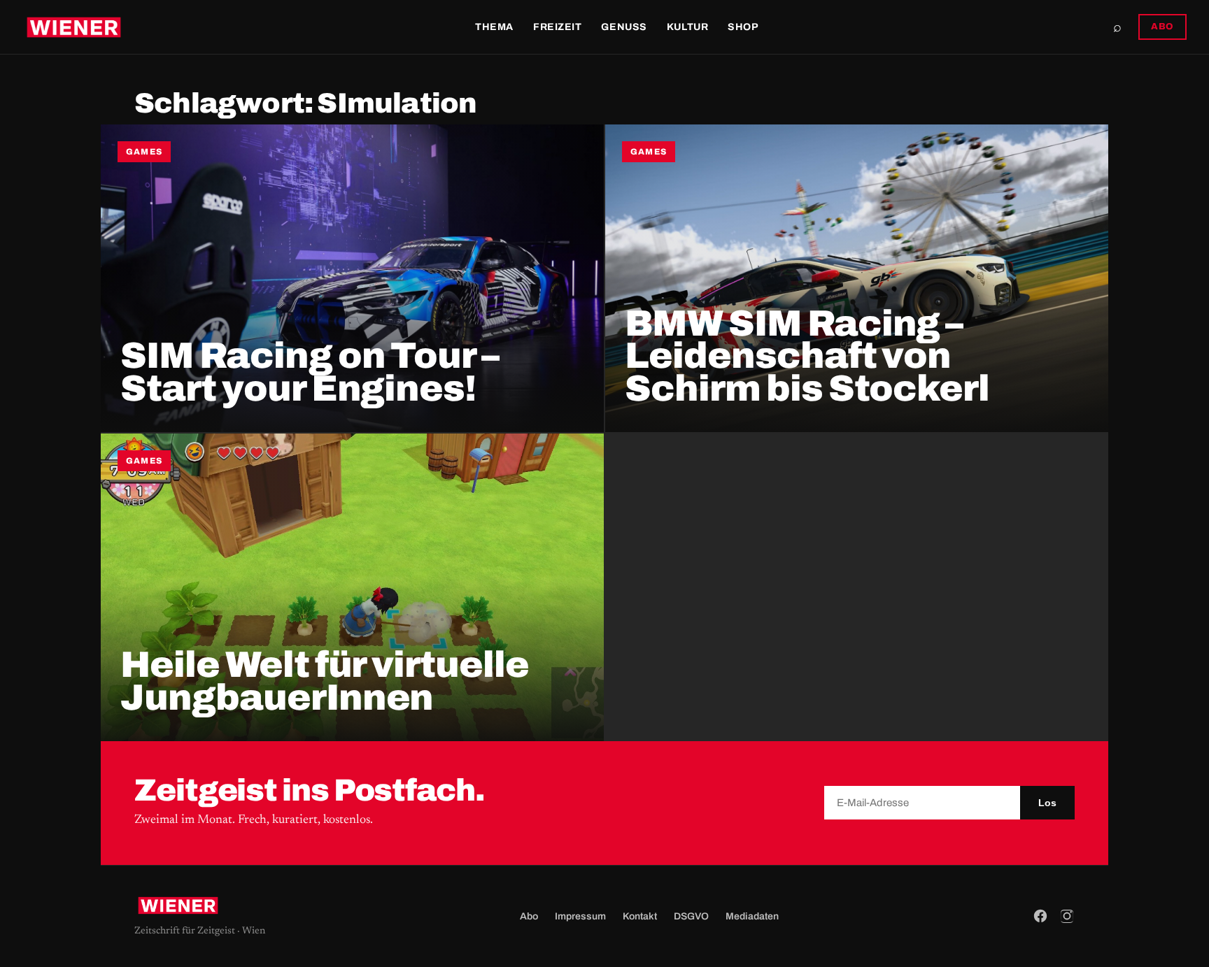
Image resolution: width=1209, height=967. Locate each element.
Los (1047, 802)
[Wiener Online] (73, 27)
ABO (1162, 26)
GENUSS (623, 27)
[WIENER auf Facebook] (1040, 916)
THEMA (494, 27)
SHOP (743, 27)
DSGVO (691, 916)
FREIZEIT (557, 27)
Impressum (580, 916)
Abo (529, 916)
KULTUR (687, 27)
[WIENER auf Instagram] (1067, 916)
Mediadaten (752, 916)
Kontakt (640, 916)
